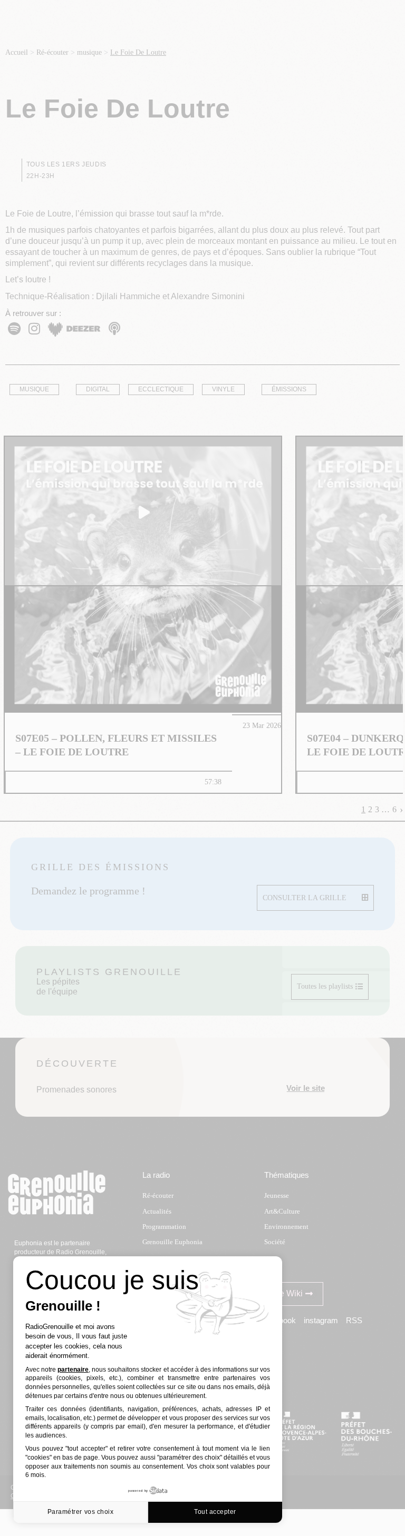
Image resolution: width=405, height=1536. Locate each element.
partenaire (73, 1369)
